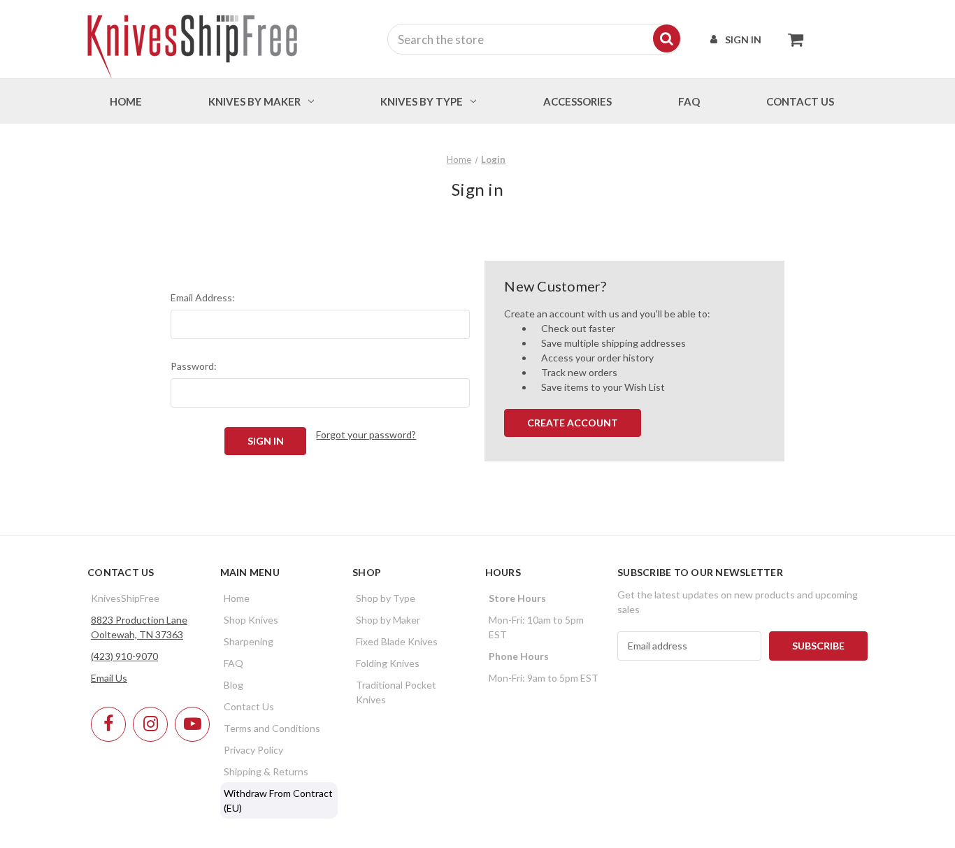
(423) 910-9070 (124, 656)
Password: (194, 366)
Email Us (109, 678)
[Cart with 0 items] (791, 39)
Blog (233, 685)
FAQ (689, 101)
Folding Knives (387, 663)
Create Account (572, 423)
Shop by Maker (388, 620)
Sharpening (248, 641)
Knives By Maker (254, 101)
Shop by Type (385, 598)
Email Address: (203, 297)
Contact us (800, 101)
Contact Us (249, 706)
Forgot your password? (366, 434)
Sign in (743, 39)
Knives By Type (421, 101)
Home (126, 101)
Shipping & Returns (266, 771)
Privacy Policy (253, 750)
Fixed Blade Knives (397, 641)
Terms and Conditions (272, 728)
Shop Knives (251, 620)
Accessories (577, 101)
